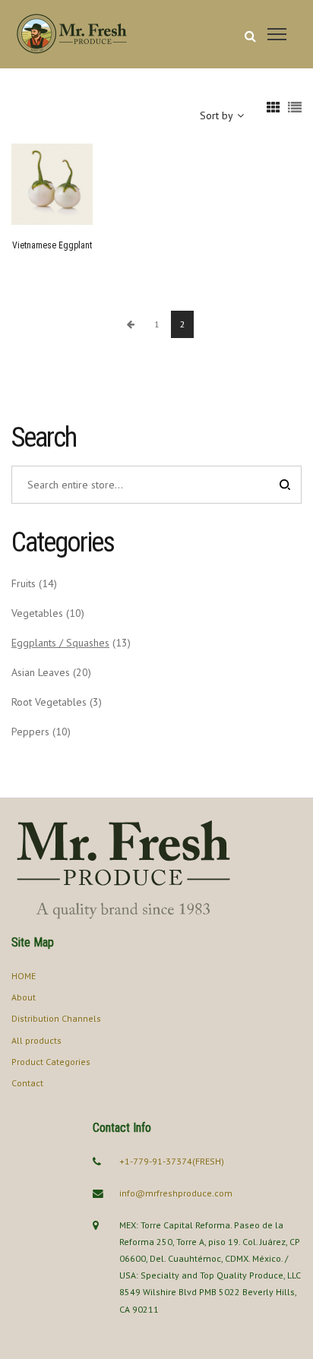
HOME (23, 975)
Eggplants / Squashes (60, 642)
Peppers (30, 731)
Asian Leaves (40, 672)
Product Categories (50, 1061)
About (23, 997)
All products (36, 1040)
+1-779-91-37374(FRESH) (171, 1161)
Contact (27, 1083)
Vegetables (37, 613)
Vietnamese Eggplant (52, 245)
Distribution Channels (56, 1018)
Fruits (23, 583)
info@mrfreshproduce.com (175, 1193)
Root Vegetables (49, 702)
